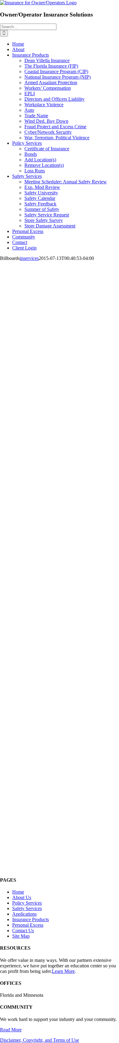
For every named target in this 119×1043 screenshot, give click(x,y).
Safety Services (27, 908)
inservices (29, 258)
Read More (11, 1029)
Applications (24, 914)
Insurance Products (30, 919)
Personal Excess (27, 925)
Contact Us (23, 930)
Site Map (21, 936)
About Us (21, 897)
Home (18, 892)
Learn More (63, 971)
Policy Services (27, 903)
